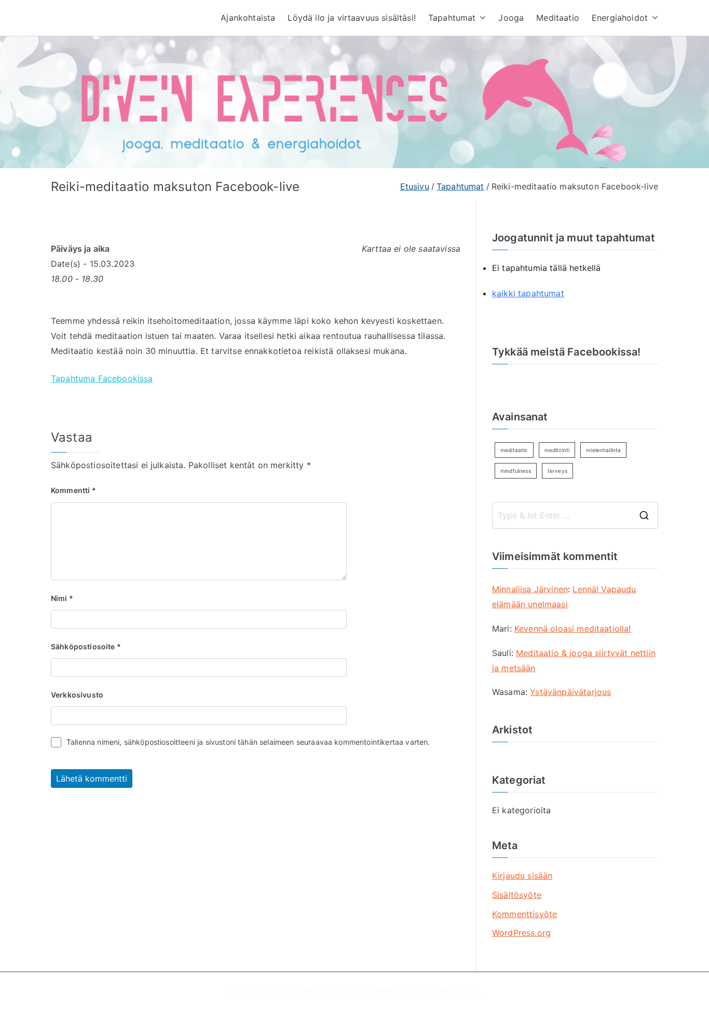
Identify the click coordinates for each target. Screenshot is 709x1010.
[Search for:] (575, 515)
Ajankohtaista (248, 17)
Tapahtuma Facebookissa (102, 378)
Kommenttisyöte (524, 914)
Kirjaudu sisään (522, 875)
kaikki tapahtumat (528, 293)
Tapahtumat (452, 17)
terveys (557, 471)
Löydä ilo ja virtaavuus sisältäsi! (351, 17)
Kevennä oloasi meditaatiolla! (572, 628)
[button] (480, 17)
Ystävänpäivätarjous (570, 692)
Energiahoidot (620, 17)
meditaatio (514, 450)
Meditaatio (557, 17)
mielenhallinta (603, 450)
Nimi (62, 598)
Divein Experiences (325, 991)
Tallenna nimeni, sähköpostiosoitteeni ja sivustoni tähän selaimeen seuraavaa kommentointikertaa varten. (248, 742)
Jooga (511, 17)
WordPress (462, 991)
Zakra (416, 991)
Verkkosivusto (77, 694)
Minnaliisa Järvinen (530, 589)
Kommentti (73, 490)
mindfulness (515, 471)
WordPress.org (521, 932)
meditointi (557, 450)
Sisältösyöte (516, 895)
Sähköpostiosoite (86, 646)
